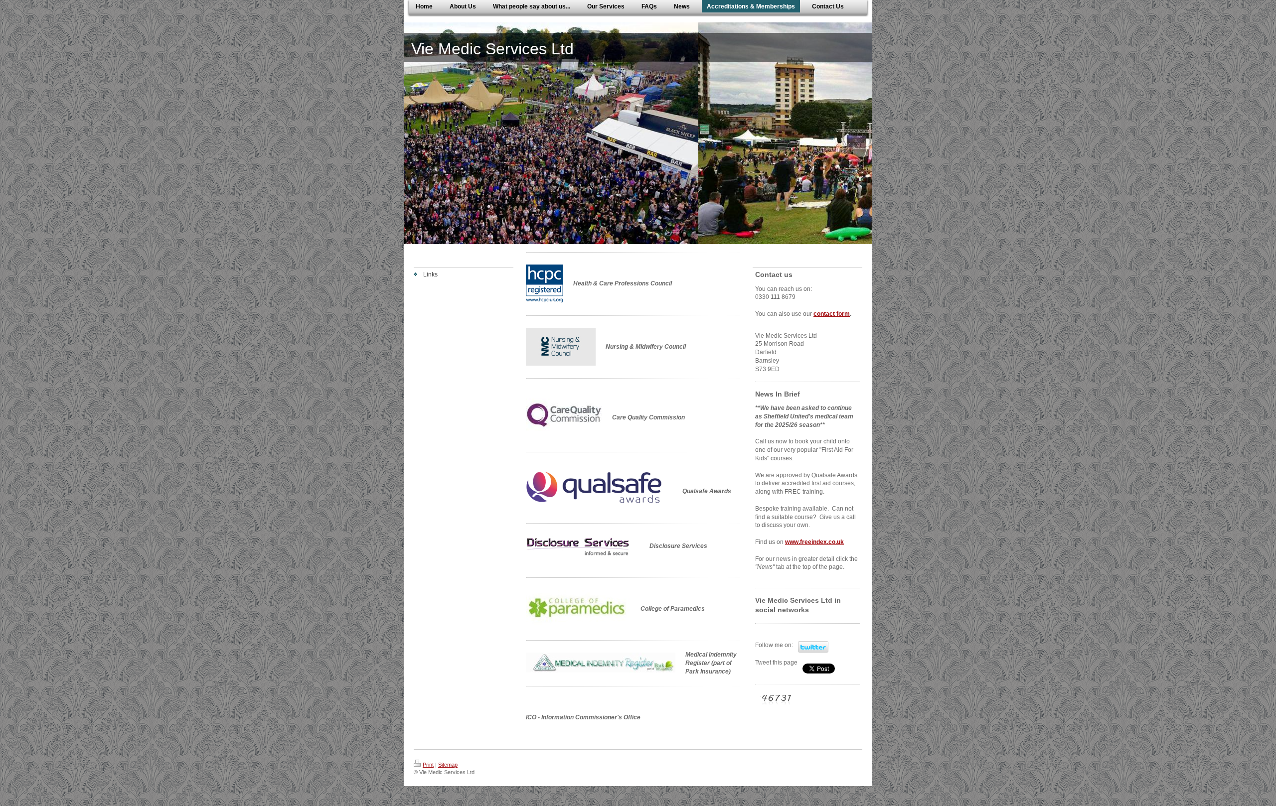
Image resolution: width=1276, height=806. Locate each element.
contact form (831, 313)
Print (428, 765)
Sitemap (448, 765)
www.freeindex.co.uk (814, 541)
